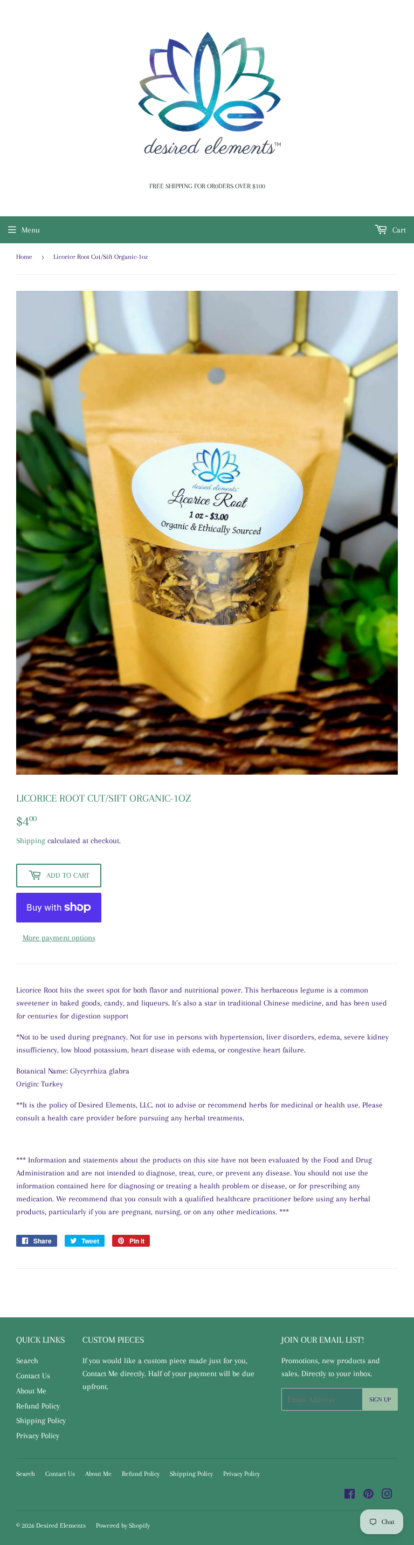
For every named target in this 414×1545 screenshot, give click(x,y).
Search (27, 1360)
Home (24, 257)
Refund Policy (38, 1406)
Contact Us (33, 1375)
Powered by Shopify (123, 1525)
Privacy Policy (37, 1435)
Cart (398, 229)
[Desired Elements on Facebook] (349, 1495)
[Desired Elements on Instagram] (387, 1495)
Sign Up (380, 1399)
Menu (31, 229)
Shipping (30, 840)
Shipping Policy (41, 1420)
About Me (31, 1390)
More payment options (59, 937)
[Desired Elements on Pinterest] (368, 1495)
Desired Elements (61, 1525)
